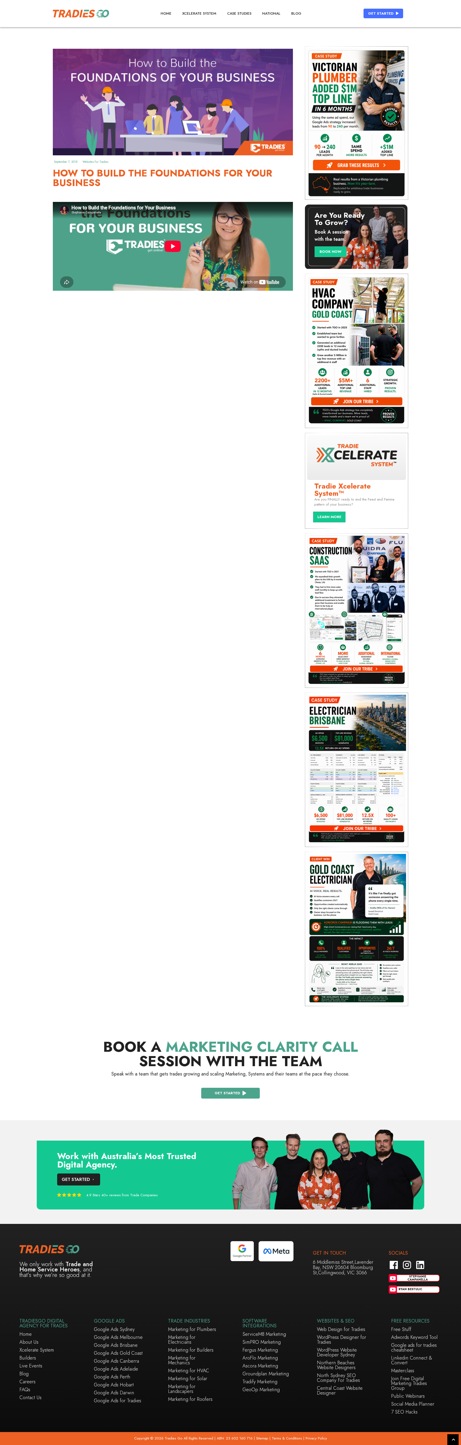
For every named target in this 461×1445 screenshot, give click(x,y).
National (271, 13)
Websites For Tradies (95, 162)
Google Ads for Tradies (117, 1400)
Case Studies (239, 13)
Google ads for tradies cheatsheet (414, 1348)
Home (166, 13)
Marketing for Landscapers (181, 1389)
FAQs (24, 1389)
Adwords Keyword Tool (414, 1337)
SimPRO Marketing (262, 1342)
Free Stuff (401, 1329)
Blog (296, 13)
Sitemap (261, 1438)
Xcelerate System (199, 13)
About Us (28, 1342)
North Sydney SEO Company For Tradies (338, 1378)
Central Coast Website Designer (340, 1391)
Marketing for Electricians (181, 1340)
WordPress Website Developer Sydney (337, 1352)
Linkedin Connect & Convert (411, 1360)
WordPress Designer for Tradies (341, 1340)
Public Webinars (408, 1396)
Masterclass (402, 1370)
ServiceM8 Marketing (264, 1334)
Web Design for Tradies (341, 1329)
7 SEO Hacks (404, 1412)
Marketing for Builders (190, 1350)
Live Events (30, 1366)
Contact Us (30, 1397)
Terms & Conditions (287, 1438)
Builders (27, 1358)
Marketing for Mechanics (181, 1360)
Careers (27, 1381)
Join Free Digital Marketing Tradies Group (409, 1383)
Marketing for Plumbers (192, 1329)
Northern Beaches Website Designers (336, 1365)
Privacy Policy (316, 1438)
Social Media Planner (412, 1404)
